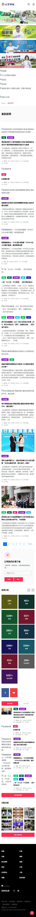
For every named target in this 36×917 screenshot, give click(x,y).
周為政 (5, 298)
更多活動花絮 (18, 835)
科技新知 (4, 872)
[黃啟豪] (18, 31)
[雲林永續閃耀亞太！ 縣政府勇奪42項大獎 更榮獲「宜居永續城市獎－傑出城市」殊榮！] (18, 440)
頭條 (4, 174)
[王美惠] (18, 17)
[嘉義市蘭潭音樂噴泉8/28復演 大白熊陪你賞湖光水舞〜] (18, 352)
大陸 (21, 872)
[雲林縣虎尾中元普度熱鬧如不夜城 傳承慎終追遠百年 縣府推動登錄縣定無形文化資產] (18, 130)
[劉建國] (18, 70)
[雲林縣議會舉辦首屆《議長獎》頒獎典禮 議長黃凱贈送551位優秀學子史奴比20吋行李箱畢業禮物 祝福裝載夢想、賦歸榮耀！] (18, 825)
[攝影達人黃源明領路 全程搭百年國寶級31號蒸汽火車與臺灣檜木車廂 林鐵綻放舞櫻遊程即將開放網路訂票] (29, 825)
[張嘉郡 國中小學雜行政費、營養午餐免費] (18, 88)
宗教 (4, 137)
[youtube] (14, 692)
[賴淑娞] (18, 84)
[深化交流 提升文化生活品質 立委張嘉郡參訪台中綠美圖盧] (7, 813)
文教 (28, 277)
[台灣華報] (8, 4)
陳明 (5, 261)
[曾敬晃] (18, 79)
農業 (15, 512)
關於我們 (19, 901)
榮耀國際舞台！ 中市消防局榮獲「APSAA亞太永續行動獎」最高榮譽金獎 (24, 760)
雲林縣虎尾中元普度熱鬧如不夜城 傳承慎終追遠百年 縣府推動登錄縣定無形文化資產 (24, 715)
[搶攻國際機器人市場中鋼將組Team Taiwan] (18, 813)
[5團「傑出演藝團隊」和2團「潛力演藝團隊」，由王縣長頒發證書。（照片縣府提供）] (7, 825)
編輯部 (5, 182)
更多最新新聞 (18, 795)
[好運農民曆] (18, 168)
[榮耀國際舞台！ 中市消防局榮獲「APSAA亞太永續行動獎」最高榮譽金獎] (18, 231)
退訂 (18, 579)
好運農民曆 (6, 179)
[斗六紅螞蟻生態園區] (18, 75)
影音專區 (22, 877)
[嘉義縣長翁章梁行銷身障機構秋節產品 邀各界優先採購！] (18, 191)
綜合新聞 (10, 137)
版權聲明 (14, 904)
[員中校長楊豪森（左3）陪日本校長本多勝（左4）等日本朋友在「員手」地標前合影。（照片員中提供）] (18, 309)
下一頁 (29, 544)
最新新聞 (9, 703)
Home (3, 103)
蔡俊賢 (5, 536)
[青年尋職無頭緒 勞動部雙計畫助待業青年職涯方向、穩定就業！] (18, 392)
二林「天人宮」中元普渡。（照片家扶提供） (18, 282)
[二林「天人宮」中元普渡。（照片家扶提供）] (18, 270)
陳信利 (5, 161)
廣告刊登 (4, 901)
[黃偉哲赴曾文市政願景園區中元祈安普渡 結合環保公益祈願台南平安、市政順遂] (18, 497)
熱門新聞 (26, 703)
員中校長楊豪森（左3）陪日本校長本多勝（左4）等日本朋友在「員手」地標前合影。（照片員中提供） (18, 324)
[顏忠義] (18, 46)
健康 (23, 277)
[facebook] (5, 692)
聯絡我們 (27, 901)
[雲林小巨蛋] (18, 97)
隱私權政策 (6, 904)
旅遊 (23, 317)
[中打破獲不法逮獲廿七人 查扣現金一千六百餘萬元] (29, 813)
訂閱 (9, 579)
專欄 (3, 877)
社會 (4, 277)
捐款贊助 (12, 901)
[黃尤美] (18, 61)
